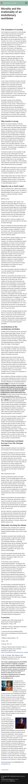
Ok (1, 399)
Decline (7, 399)
